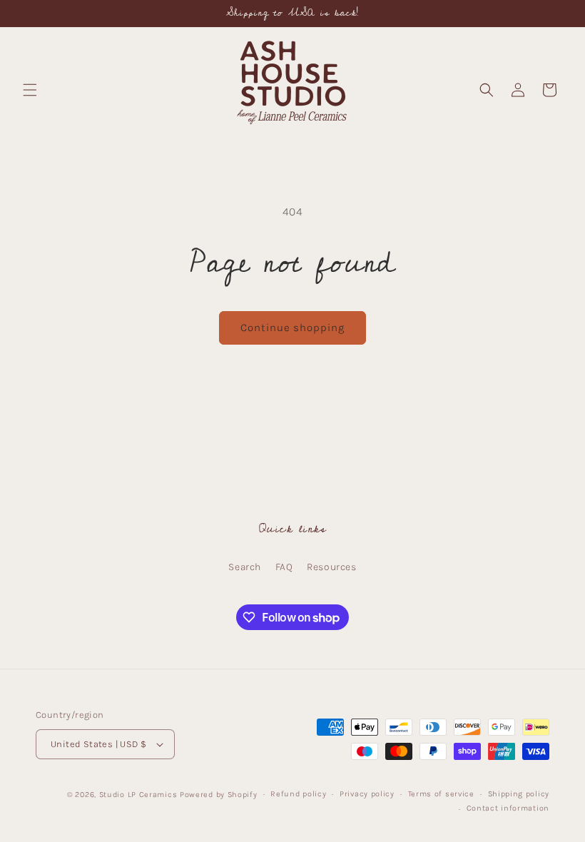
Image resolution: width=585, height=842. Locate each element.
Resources (331, 567)
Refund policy (298, 793)
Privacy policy (367, 793)
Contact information (508, 808)
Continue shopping (292, 327)
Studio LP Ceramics (138, 794)
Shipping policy (519, 793)
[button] (30, 90)
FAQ (284, 567)
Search (244, 567)
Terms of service (441, 793)
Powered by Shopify (219, 794)
